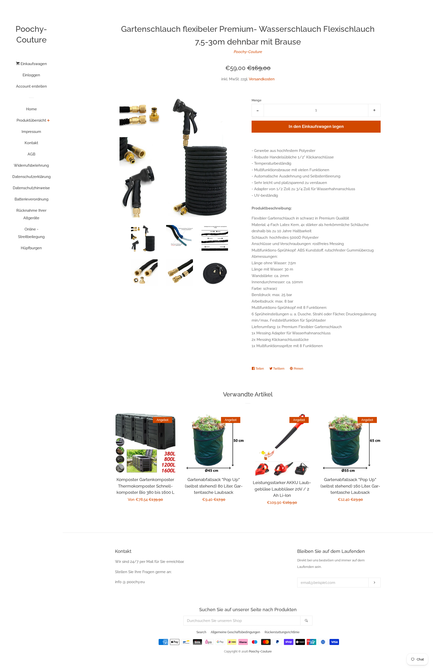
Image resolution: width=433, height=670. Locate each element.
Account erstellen (31, 86)
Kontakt (31, 143)
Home (31, 109)
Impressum (31, 131)
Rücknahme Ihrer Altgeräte (31, 214)
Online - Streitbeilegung (31, 233)
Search (201, 632)
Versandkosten (262, 79)
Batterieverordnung (31, 199)
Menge (256, 100)
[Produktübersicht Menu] (48, 121)
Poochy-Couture (31, 34)
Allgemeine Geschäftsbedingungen (235, 632)
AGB (31, 154)
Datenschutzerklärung (31, 176)
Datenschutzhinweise (31, 188)
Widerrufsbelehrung (31, 165)
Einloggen (31, 75)
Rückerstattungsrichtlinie (282, 632)
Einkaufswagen (33, 64)
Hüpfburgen (31, 248)
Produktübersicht (31, 120)
